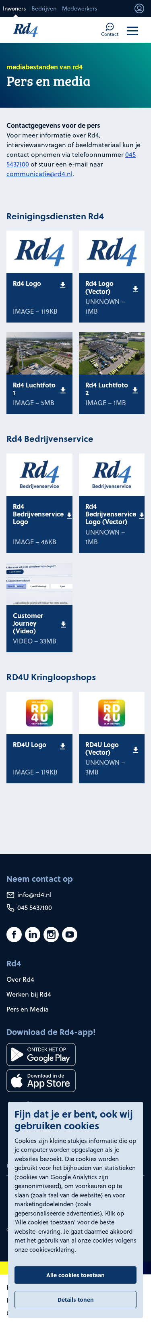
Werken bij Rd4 (28, 994)
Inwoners (14, 8)
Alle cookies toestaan (75, 1275)
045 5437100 (34, 907)
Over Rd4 (20, 979)
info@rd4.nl (34, 894)
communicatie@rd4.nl (39, 173)
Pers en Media (27, 1009)
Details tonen (76, 1299)
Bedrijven (43, 8)
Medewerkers (79, 8)
